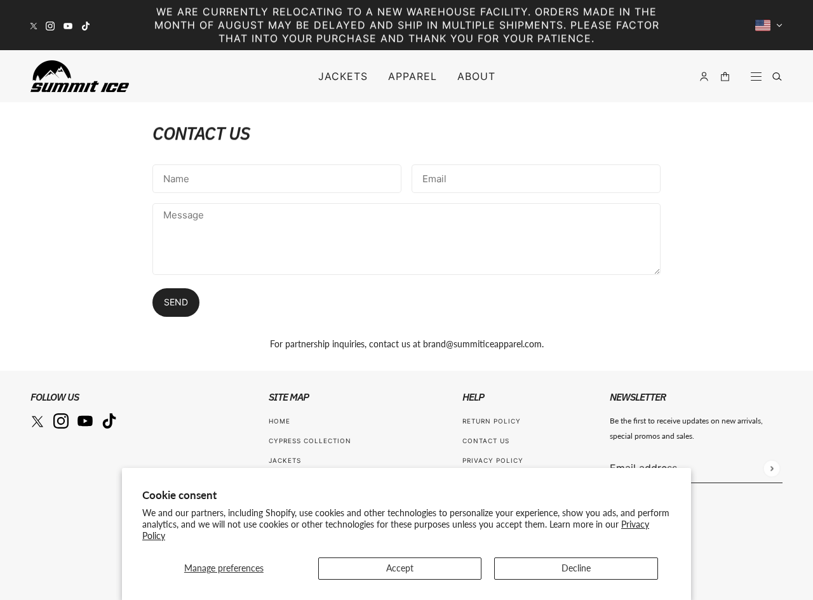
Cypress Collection (310, 440)
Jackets (285, 460)
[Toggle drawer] (756, 76)
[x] (33, 25)
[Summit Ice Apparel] (79, 76)
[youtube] (67, 25)
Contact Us (485, 440)
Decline (576, 568)
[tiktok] (85, 25)
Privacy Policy (492, 460)
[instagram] (50, 25)
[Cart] (725, 76)
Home (279, 421)
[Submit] (771, 468)
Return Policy (491, 421)
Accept (399, 568)
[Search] (777, 76)
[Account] (704, 76)
